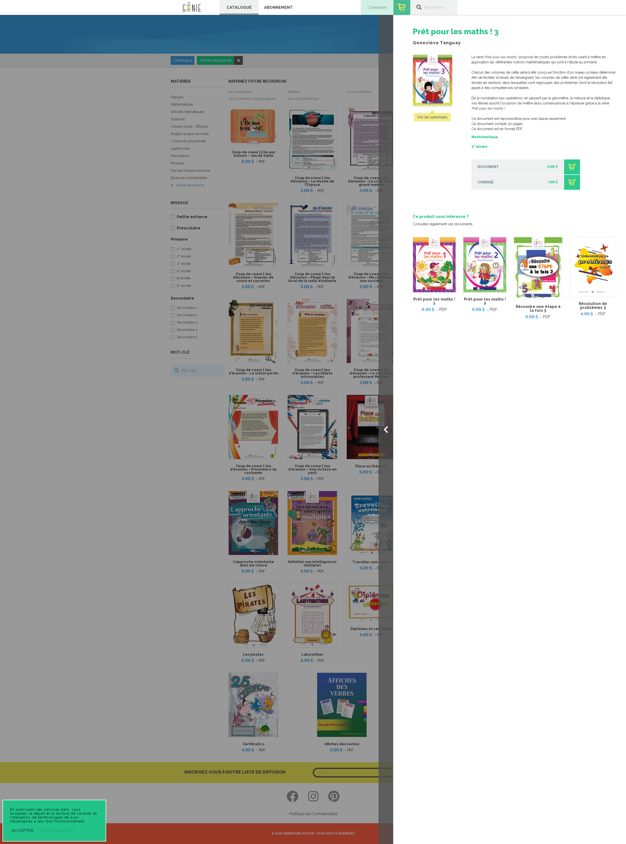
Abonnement (278, 7)
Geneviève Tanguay (437, 42)
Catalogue (239, 7)
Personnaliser (57, 830)
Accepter (23, 830)
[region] (509, 174)
